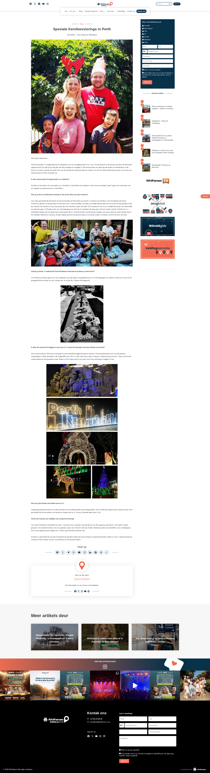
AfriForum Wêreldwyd (82, 579)
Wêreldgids (121, 11)
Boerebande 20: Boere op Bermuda (161, 166)
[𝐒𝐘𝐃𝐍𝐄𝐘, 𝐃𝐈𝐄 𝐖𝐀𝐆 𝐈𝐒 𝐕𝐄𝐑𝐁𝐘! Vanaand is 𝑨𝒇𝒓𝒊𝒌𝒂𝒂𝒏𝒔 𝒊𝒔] (165, 685)
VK (145, 34)
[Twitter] (35, 4)
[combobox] (144, 51)
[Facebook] (30, 4)
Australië (147, 25)
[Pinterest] (48, 4)
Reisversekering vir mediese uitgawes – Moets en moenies (162, 107)
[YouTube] (43, 4)
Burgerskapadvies (91, 11)
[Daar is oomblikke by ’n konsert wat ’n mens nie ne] (135, 685)
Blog (82, 24)
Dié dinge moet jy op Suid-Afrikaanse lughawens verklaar (155, 640)
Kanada (146, 37)
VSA (145, 31)
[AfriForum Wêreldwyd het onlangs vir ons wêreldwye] (195, 685)
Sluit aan (177, 4)
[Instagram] (39, 4)
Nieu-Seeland (148, 28)
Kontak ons (131, 11)
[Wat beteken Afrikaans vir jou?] (45, 685)
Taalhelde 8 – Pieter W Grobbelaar (160, 122)
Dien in (147, 82)
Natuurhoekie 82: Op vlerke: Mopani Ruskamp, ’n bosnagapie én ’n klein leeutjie (162, 138)
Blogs (81, 11)
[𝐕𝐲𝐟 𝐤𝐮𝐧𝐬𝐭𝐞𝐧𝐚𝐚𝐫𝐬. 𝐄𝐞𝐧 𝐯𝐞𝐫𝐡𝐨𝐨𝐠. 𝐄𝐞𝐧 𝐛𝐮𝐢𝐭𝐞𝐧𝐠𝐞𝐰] (15, 685)
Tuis (66, 11)
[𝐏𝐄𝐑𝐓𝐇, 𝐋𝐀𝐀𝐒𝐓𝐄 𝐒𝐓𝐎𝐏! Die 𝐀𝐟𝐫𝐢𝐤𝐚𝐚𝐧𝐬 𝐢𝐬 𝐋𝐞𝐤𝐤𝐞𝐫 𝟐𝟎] (75, 685)
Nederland (147, 39)
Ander (146, 42)
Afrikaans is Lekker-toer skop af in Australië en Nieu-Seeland (163, 151)
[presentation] (146, 109)
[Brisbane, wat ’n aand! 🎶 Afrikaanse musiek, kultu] (105, 685)
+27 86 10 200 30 (96, 719)
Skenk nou (141, 11)
